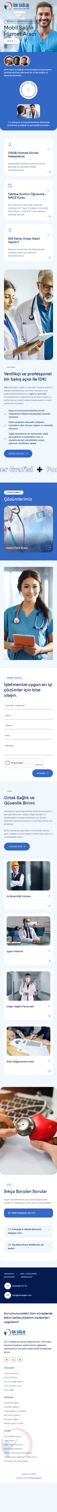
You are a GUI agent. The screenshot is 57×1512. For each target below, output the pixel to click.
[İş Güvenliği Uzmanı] (28, 884)
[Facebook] (6, 1359)
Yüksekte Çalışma (11, 1407)
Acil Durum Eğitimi (12, 1415)
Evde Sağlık (9, 1390)
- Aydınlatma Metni (28, 1474)
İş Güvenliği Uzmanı (12, 1436)
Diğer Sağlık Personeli (13, 1444)
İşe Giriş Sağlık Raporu (13, 1381)
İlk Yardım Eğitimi (11, 1419)
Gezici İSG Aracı (11, 1377)
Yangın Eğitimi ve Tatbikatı (15, 1411)
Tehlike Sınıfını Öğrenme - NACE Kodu (20, 1457)
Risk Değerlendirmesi (13, 1449)
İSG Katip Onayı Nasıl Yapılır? (16, 1461)
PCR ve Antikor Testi (13, 1386)
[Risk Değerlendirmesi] (28, 1049)
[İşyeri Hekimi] (28, 939)
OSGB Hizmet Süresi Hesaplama (18, 1453)
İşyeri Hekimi (9, 1440)
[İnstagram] (20, 1359)
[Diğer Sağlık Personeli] (28, 994)
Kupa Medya (36, 1478)
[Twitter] (13, 1359)
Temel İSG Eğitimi (11, 1403)
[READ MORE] (49, 172)
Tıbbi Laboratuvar (11, 1373)
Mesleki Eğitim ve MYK (13, 1423)
